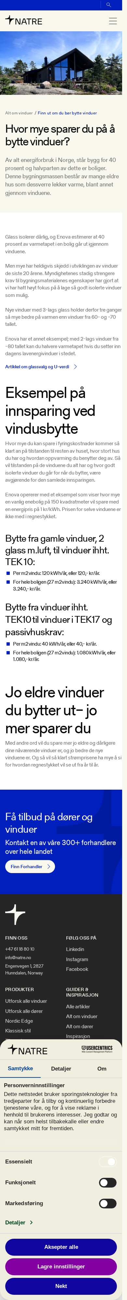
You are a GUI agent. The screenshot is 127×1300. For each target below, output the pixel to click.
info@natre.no (18, 957)
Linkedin (75, 949)
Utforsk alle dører (24, 1011)
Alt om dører (79, 1026)
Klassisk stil (18, 1030)
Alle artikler (78, 1006)
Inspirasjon (78, 1036)
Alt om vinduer (19, 113)
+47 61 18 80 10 (20, 949)
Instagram (77, 959)
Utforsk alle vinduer (26, 1001)
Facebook (77, 969)
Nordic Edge (19, 1021)
